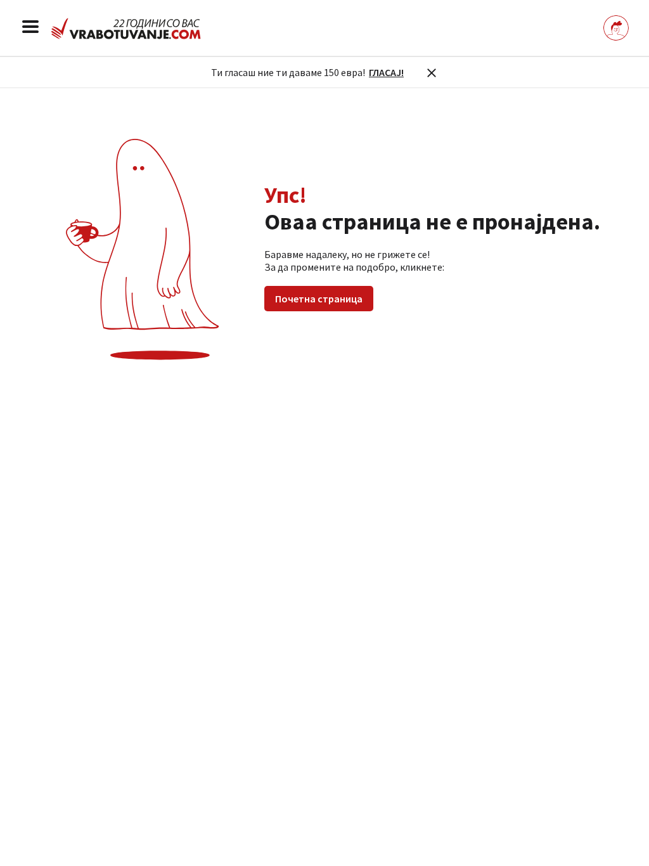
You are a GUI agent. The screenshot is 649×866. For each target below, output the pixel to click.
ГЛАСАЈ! (386, 72)
